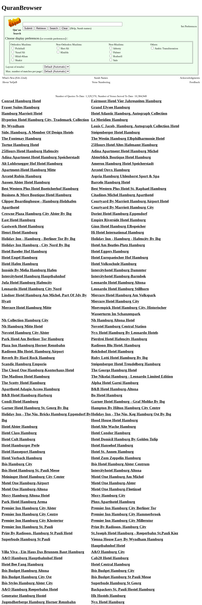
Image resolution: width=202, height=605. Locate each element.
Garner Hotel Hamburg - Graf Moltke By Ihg (128, 401)
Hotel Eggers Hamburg (110, 251)
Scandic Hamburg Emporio (24, 364)
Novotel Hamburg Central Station (118, 326)
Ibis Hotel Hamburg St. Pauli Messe (30, 470)
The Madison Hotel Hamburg (26, 376)
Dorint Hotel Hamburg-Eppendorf (119, 214)
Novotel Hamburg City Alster (25, 333)
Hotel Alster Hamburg (19, 426)
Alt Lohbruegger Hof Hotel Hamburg (32, 163)
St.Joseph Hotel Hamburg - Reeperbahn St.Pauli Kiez (134, 533)
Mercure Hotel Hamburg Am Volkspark (123, 295)
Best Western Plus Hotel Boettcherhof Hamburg (40, 188)
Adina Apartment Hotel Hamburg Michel (124, 151)
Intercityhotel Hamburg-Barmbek (118, 276)
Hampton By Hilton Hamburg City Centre (125, 408)
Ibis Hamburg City (17, 464)
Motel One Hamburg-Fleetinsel (116, 489)
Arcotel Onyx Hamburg (110, 170)
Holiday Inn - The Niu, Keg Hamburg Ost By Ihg (131, 414)
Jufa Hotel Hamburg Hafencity (27, 282)
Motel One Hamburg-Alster (113, 483)
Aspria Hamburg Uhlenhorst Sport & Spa (125, 176)
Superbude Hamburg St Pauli (26, 539)
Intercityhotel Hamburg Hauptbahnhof (33, 276)
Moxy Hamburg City (108, 495)
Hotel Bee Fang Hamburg (22, 564)
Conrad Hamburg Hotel (21, 101)
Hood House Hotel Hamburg (114, 420)
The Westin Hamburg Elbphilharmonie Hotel (128, 138)
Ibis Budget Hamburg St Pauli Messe (121, 577)
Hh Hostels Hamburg (108, 596)
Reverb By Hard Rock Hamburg (28, 358)
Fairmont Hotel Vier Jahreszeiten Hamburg (126, 101)
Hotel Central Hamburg (110, 564)
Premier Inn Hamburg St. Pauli (27, 527)
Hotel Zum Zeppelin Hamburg (116, 458)
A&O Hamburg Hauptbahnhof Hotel (32, 558)
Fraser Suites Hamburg (20, 107)
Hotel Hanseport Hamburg (23, 452)
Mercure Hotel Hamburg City (115, 301)
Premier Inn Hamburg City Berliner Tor (123, 508)
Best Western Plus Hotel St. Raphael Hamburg (128, 188)
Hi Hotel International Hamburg (117, 232)
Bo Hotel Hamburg (106, 395)
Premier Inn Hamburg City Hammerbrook (126, 514)
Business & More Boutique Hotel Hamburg (36, 195)
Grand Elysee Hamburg (110, 107)
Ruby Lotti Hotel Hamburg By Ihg (119, 358)
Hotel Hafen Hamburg (20, 264)
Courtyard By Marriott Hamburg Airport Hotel (130, 201)
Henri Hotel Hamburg (19, 232)
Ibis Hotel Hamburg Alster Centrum (120, 464)
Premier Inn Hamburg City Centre (30, 514)
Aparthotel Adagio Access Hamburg (31, 389)
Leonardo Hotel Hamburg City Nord (32, 289)
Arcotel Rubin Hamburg (21, 176)
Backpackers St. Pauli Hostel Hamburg (123, 589)
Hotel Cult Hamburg (18, 439)
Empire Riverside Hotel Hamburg (118, 220)
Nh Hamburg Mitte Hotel (22, 326)
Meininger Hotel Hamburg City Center (33, 477)
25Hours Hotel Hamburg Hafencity (30, 151)
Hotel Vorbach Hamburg (22, 458)
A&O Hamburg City (108, 552)
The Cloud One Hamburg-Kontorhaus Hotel (38, 370)
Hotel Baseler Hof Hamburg (24, 251)
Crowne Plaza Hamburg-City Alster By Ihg (37, 214)
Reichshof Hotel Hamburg (112, 351)
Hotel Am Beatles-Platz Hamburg (118, 245)
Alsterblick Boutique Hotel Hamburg (121, 157)
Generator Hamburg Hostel (24, 596)
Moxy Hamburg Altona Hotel (26, 495)
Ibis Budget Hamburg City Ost (26, 577)
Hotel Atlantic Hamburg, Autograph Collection (129, 113)
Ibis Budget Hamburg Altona (25, 570)
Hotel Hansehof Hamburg (112, 445)
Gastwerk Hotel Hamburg (23, 226)
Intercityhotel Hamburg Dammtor (118, 270)
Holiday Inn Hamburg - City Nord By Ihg (36, 245)
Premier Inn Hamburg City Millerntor (122, 520)
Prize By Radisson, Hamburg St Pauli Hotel (37, 533)
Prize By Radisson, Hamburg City (118, 527)
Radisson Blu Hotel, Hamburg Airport (33, 351)
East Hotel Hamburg (18, 220)
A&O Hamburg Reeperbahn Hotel (30, 589)
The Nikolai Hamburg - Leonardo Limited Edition (132, 376)
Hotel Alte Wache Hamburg (113, 426)
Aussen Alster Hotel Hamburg (26, 182)
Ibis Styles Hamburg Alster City (27, 583)
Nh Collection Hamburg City (25, 320)
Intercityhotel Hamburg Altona (116, 470)
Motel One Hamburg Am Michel (117, 477)
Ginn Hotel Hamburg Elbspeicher (118, 226)
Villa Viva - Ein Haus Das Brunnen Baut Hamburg (43, 552)
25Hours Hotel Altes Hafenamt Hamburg (124, 145)
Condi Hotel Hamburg (20, 401)
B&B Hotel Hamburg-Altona (114, 389)
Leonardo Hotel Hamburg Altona (118, 282)
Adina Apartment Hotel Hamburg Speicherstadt (40, 157)
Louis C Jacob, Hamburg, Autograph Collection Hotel (135, 126)
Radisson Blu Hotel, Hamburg (115, 345)
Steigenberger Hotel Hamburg (115, 132)
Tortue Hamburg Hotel (20, 145)
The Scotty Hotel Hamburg (24, 383)
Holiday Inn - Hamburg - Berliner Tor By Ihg (38, 239)
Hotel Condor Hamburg (110, 433)
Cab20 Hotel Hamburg (110, 558)
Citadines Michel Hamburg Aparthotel (122, 195)
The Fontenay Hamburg (21, 138)
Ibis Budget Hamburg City (113, 570)
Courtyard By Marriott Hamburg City (122, 207)
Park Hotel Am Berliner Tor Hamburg (33, 339)
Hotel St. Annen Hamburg (112, 452)
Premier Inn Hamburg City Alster (29, 508)
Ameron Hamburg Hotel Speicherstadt (122, 163)
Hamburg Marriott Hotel (22, 113)
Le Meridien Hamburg (109, 120)
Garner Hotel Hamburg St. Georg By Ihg (35, 408)
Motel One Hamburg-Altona (25, 489)
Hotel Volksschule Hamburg (114, 264)
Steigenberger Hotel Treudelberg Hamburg (126, 364)
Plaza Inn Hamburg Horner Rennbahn (33, 345)
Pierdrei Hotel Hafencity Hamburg (119, 339)
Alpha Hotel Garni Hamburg (114, 383)
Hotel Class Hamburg (19, 433)
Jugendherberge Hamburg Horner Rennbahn (39, 602)
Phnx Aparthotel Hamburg (113, 502)
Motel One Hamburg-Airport (25, 483)
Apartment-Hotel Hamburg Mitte (29, 170)
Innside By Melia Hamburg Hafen (29, 270)
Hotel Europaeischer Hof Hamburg (119, 257)
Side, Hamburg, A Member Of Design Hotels (37, 132)
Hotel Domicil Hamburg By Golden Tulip (124, 439)
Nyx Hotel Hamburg (107, 602)
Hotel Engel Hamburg (19, 257)
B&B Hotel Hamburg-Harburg (27, 395)
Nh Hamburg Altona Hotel (113, 320)
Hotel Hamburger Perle (20, 445)
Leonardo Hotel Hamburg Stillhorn (120, 289)
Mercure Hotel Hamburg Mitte (26, 307)
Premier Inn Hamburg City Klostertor (32, 520)
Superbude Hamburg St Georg (116, 583)
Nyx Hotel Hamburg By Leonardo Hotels (124, 333)
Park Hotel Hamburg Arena (24, 502)
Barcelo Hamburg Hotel (110, 182)
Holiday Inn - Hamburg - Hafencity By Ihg (126, 239)
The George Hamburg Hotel (114, 370)
